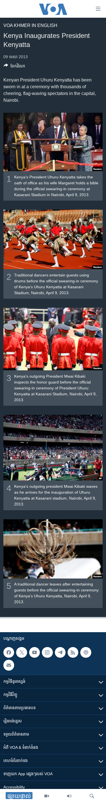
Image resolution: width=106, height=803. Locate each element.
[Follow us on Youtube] (34, 652)
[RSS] (73, 652)
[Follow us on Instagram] (47, 652)
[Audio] (69, 796)
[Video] (46, 796)
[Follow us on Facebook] (8, 652)
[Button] (14, 67)
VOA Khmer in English (30, 25)
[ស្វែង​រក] (91, 796)
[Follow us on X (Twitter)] (21, 652)
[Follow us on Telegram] (60, 652)
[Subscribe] (8, 665)
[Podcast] (85, 652)
